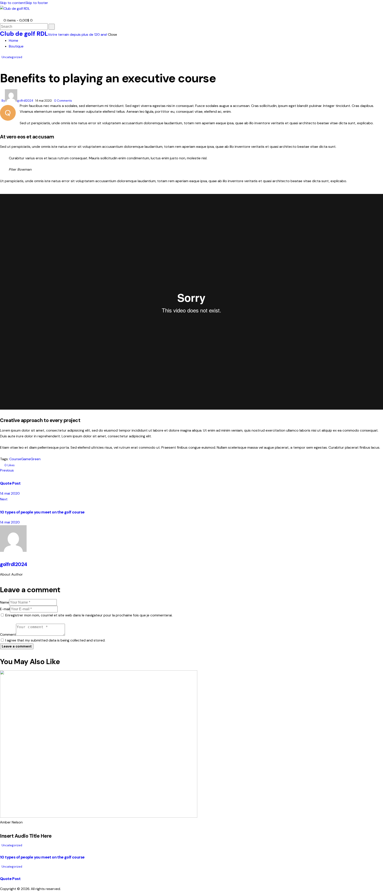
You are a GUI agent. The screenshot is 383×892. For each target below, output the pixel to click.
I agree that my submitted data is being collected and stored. (55, 640)
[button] (1, 14)
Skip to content (12, 2)
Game (26, 459)
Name (4, 602)
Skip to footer (36, 2)
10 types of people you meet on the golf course (42, 857)
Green (36, 459)
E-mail (5, 609)
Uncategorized (12, 57)
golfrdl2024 (13, 564)
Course (15, 459)
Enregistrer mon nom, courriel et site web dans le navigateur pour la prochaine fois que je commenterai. (88, 615)
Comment (8, 634)
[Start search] (52, 27)
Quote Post (10, 878)
